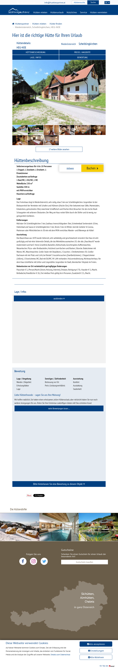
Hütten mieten (40, 12)
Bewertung (82, 57)
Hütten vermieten (98, 12)
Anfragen (70, 168)
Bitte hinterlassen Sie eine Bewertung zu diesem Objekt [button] (58, 484)
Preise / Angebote (82, 52)
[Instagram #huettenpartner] (33, 561)
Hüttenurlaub (57, 12)
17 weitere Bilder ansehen (59, 149)
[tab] (59, 298)
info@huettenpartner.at (54, 2)
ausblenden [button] (58, 298)
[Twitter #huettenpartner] (44, 561)
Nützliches (72, 12)
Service (83, 12)
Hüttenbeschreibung (35, 52)
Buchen (91, 168)
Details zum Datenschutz (60, 654)
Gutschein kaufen (84, 562)
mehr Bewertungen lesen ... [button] (59, 408)
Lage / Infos (35, 57)
